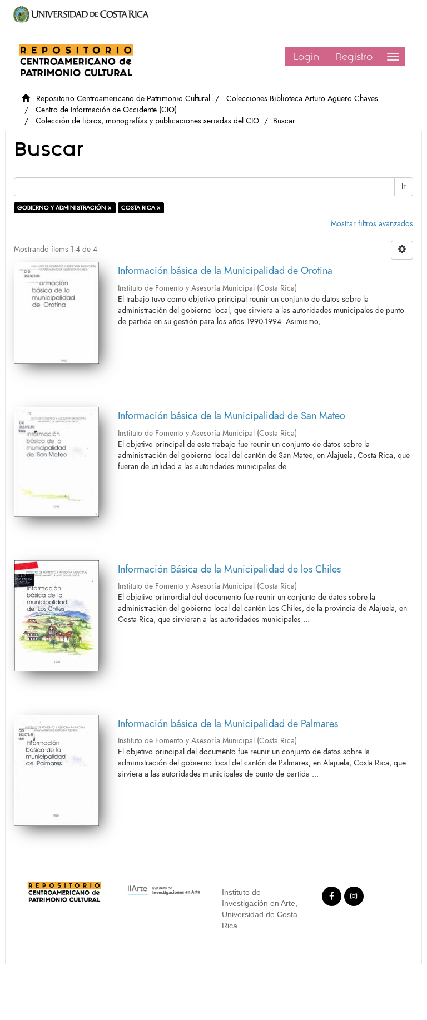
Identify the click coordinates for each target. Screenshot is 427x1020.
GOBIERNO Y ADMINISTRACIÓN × (64, 207)
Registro (354, 57)
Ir (403, 186)
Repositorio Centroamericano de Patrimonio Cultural (123, 98)
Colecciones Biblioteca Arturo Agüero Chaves (302, 98)
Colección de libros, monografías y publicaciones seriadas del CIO (147, 121)
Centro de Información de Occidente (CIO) (106, 110)
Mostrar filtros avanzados (372, 223)
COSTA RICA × (141, 207)
